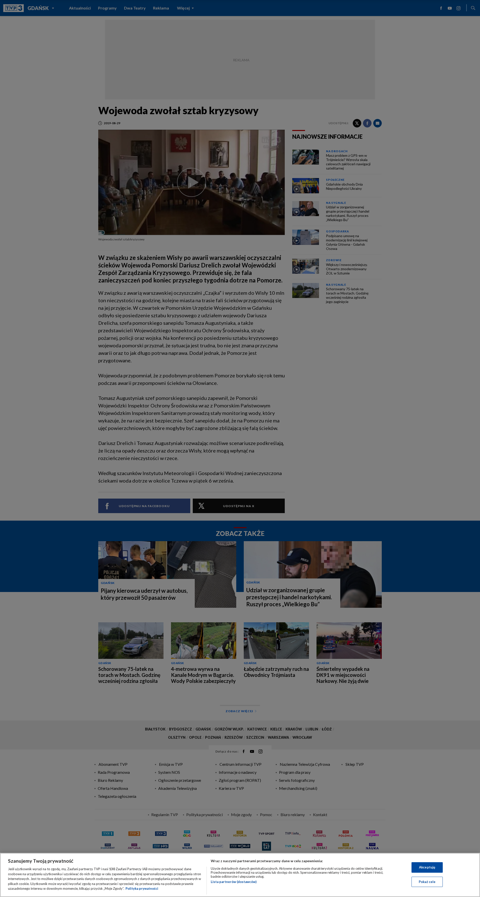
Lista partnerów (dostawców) (233, 882)
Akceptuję (427, 867)
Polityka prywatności (142, 888)
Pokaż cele (427, 882)
